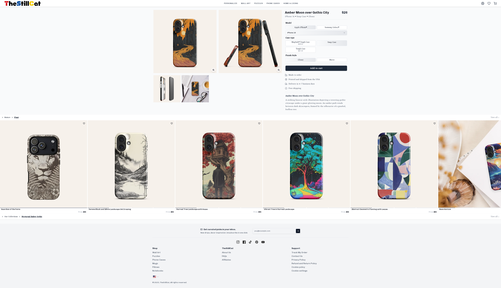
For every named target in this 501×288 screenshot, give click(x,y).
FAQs (224, 256)
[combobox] (316, 32)
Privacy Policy (298, 260)
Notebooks (157, 270)
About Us (226, 252)
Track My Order (299, 252)
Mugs (155, 263)
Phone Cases (159, 260)
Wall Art (156, 252)
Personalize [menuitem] (230, 3)
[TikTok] (250, 242)
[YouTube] (263, 242)
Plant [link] (16, 117)
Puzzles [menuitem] (258, 3)
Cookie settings (299, 270)
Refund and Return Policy (304, 263)
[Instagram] (238, 242)
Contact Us (297, 256)
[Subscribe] (298, 231)
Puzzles (156, 256)
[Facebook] (244, 242)
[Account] (482, 3)
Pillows (155, 267)
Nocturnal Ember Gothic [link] (32, 217)
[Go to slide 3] (142, 208)
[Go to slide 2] (120, 208)
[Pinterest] (256, 242)
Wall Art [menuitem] (245, 3)
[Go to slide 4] (164, 208)
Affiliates (226, 260)
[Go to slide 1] (43, 208)
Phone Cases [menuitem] (273, 3)
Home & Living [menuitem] (291, 3)
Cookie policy (298, 267)
